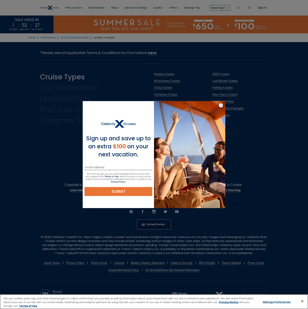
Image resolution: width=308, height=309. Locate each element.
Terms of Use (111, 176)
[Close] (302, 301)
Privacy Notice (229, 302)
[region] (154, 301)
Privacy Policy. (118, 181)
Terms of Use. (28, 306)
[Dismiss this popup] (221, 105)
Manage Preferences (277, 302)
